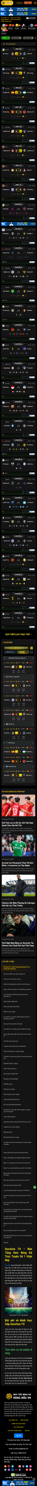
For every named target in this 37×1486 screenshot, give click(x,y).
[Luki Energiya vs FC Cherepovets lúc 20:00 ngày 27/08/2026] (18, 448)
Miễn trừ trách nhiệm (10, 1012)
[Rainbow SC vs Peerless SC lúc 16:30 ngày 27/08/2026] (18, 153)
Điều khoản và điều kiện (11, 1001)
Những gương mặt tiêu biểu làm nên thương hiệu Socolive (17, 1174)
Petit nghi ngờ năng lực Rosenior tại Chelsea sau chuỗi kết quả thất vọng (18, 944)
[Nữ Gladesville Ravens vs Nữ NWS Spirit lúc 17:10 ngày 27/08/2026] (18, 236)
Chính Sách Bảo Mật (18, 1424)
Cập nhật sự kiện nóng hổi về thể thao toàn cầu (17, 1122)
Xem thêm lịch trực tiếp (17, 634)
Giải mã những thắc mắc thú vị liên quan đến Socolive (16, 1203)
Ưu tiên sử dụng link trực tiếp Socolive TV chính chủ (17, 1196)
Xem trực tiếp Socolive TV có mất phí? (15, 1230)
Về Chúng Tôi (13, 1420)
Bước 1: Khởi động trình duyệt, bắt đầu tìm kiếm (17, 1158)
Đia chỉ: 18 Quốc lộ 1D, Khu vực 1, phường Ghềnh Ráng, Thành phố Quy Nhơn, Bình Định (17, 1459)
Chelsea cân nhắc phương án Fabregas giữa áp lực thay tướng (18, 904)
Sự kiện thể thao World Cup (12, 1099)
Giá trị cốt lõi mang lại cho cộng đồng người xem (17, 989)
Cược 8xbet (28, 3)
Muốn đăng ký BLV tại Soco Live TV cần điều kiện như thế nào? (18, 1236)
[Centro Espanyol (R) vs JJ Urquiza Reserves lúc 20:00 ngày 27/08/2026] (18, 505)
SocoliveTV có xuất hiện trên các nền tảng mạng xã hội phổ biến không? (18, 1210)
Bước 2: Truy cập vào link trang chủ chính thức (17, 1163)
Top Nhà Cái (19, 3)
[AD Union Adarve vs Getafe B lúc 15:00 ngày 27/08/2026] (18, 56)
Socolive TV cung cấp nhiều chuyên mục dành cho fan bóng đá (17, 1110)
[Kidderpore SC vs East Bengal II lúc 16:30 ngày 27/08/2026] (18, 192)
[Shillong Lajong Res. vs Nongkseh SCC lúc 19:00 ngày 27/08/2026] (18, 409)
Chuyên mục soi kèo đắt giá (12, 1127)
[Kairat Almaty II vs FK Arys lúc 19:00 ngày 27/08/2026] (18, 352)
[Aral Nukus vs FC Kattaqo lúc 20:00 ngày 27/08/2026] (18, 428)
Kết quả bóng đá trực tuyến (11, 1137)
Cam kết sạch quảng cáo (11, 1041)
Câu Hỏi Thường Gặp (14, 1431)
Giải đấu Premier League (11, 1063)
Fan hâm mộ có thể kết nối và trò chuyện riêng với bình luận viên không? (18, 1217)
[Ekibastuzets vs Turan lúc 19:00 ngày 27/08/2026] (18, 332)
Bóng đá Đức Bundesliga (11, 1079)
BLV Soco (29, 38)
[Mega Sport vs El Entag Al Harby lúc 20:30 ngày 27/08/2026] (18, 620)
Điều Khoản (24, 1420)
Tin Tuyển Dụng (19, 1427)
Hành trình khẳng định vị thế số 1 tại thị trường (17, 984)
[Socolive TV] (7, 2)
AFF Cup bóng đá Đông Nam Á (12, 1104)
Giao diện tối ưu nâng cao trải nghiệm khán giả (17, 1029)
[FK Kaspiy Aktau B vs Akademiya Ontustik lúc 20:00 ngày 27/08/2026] (18, 467)
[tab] (4, 27)
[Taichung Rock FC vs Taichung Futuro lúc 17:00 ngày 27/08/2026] (18, 212)
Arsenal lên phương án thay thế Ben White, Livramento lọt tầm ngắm (17, 864)
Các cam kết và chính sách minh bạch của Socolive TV (16, 995)
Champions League (9, 1089)
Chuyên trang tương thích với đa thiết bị (15, 1046)
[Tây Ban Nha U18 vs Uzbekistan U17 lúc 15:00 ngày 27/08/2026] (18, 95)
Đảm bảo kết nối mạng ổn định (12, 1185)
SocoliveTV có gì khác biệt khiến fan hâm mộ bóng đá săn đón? (17, 1017)
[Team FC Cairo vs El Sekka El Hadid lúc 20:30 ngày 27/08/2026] (18, 563)
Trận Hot (17, 38)
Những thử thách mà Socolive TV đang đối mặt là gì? (18, 1224)
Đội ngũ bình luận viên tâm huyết (13, 1024)
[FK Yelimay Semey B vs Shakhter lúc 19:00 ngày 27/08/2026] (18, 313)
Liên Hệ (27, 1431)
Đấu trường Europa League (12, 1094)
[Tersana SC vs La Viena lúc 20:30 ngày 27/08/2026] (18, 544)
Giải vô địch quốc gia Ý (10, 1068)
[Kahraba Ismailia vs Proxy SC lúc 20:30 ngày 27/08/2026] (18, 601)
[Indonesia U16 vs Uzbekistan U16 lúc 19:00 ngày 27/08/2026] (18, 390)
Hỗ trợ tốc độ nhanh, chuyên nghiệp (14, 1051)
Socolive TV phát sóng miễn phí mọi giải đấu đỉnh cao (18, 1057)
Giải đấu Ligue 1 (8, 1084)
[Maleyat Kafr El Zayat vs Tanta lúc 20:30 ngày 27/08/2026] (18, 582)
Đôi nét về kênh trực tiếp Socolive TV (14, 974)
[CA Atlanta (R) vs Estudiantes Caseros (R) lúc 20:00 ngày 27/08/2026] (18, 524)
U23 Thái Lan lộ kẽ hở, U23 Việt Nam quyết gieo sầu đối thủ (17, 824)
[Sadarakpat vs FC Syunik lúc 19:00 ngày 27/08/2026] (18, 371)
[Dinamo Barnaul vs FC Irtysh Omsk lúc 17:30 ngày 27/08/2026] (18, 256)
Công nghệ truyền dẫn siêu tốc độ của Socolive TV (17, 1035)
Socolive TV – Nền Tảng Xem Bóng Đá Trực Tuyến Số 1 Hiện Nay (17, 968)
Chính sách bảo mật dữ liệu (12, 1006)
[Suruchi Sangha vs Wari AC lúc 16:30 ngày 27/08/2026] (18, 173)
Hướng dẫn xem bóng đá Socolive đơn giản (16, 1152)
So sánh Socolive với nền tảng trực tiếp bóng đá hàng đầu (17, 1143)
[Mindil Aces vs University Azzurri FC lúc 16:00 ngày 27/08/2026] (18, 134)
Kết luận (6, 1242)
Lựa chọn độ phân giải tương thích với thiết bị (16, 1190)
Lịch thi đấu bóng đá (9, 1116)
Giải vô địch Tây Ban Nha (11, 1074)
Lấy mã (18, 1436)
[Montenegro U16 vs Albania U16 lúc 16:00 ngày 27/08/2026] (18, 115)
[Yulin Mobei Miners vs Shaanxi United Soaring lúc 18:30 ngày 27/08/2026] (18, 294)
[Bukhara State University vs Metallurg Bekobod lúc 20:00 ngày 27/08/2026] (18, 486)
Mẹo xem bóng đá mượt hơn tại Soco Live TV (16, 1180)
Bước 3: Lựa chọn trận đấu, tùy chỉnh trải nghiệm (17, 1168)
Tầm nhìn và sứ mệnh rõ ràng (12, 979)
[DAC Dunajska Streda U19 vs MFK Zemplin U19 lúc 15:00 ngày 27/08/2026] (18, 76)
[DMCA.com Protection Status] (18, 1474)
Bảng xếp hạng (8, 1132)
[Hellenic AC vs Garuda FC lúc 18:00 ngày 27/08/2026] (18, 275)
